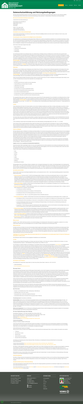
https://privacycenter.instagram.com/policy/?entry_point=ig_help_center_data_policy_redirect (40, 344)
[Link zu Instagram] (79, 0)
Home (74, 0)
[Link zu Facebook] (80, 0)
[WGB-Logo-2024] (14, 5)
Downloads (45, 381)
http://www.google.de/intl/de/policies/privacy (22, 266)
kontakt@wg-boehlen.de (34, 383)
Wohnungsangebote (46, 378)
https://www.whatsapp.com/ (22, 317)
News (77, 0)
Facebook (30, 387)
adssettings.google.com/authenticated (50, 257)
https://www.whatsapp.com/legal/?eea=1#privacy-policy (30, 318)
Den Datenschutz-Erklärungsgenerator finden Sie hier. (45, 366)
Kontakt (44, 385)
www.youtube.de (58, 244)
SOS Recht (31, 366)
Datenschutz (45, 388)
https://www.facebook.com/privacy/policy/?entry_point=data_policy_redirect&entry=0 (38, 343)
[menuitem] (74, 0)
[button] (2, 402)
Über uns (44, 383)
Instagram (30, 385)
